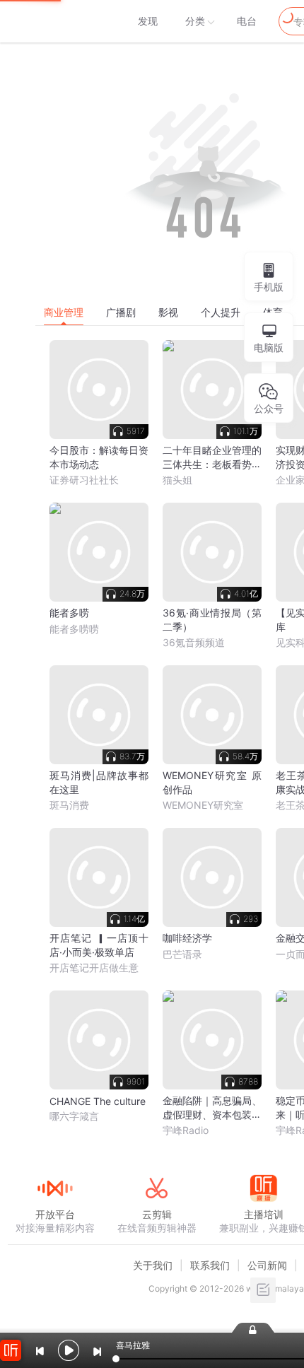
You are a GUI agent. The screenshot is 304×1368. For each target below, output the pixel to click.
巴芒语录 (182, 954)
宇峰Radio (186, 1130)
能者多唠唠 (74, 629)
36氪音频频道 (194, 642)
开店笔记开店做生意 (94, 967)
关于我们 (153, 1265)
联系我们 (210, 1265)
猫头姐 (177, 480)
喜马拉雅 (54, 21)
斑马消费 (69, 805)
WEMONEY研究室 (203, 805)
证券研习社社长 (84, 480)
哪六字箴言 (74, 1116)
